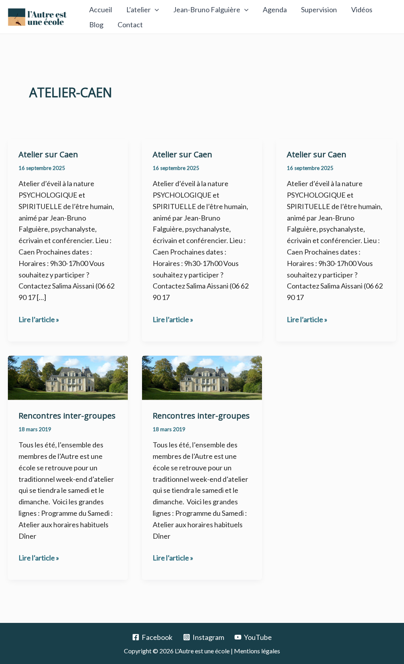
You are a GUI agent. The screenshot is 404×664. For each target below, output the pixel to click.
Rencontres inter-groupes (67, 415)
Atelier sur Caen (48, 154)
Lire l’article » (39, 319)
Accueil (100, 9)
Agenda (275, 9)
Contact (130, 24)
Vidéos (361, 9)
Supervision (319, 9)
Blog (96, 24)
